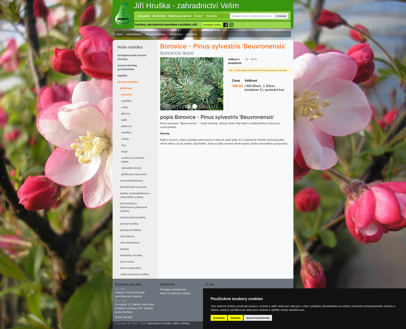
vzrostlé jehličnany (131, 180)
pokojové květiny (130, 230)
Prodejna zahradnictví (173, 289)
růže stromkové (129, 242)
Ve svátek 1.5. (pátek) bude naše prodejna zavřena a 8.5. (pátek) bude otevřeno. (134, 306)
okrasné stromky (128, 81)
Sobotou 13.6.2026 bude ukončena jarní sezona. (130, 293)
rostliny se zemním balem (132, 159)
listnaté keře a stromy (133, 186)
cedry (124, 107)
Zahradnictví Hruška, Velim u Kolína (168, 323)
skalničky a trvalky (131, 255)
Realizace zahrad (180, 16)
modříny (126, 132)
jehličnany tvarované (134, 174)
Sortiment (159, 16)
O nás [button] (198, 16)
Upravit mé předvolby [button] (257, 317)
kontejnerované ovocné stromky (132, 57)
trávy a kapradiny (130, 267)
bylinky (124, 249)
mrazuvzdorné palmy (133, 217)
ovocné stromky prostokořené (127, 67)
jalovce (125, 113)
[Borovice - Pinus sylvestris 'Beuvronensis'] (191, 83)
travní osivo (127, 261)
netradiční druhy (131, 167)
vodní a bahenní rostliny (134, 274)
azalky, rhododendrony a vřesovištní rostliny (135, 195)
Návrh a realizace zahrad (175, 293)
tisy (123, 145)
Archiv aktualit (123, 317)
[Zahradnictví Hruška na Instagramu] (231, 24)
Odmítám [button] (235, 317)
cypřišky (126, 100)
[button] (165, 83)
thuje (124, 151)
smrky (125, 138)
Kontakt (211, 16)
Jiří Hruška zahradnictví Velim (186, 5)
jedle (124, 119)
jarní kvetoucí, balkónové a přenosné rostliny (133, 207)
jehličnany (126, 88)
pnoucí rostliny (129, 223)
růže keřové (127, 236)
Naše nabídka (130, 47)
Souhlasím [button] (219, 317)
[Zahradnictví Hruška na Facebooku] (226, 24)
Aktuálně (144, 16)
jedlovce (126, 126)
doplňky (122, 75)
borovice (126, 94)
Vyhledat (281, 16)
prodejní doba (212, 24)
